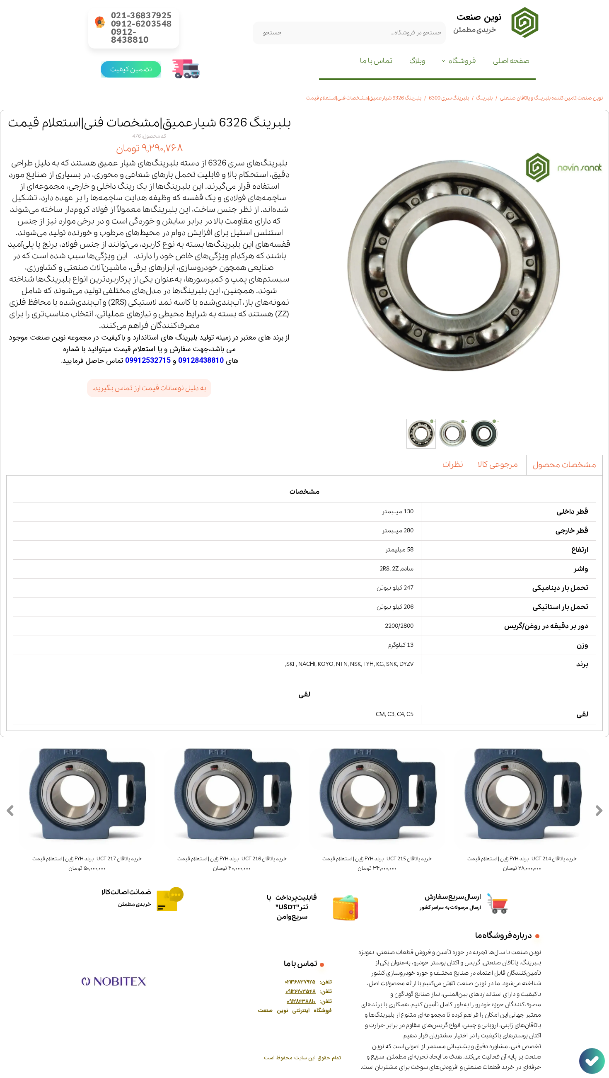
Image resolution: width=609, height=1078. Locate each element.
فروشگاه (462, 61)
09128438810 (201, 361)
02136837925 (300, 982)
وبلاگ (417, 61)
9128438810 (302, 1001)
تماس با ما (376, 61)
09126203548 (300, 991)
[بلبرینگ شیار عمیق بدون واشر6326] (453, 265)
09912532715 (148, 361)
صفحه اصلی (511, 61)
